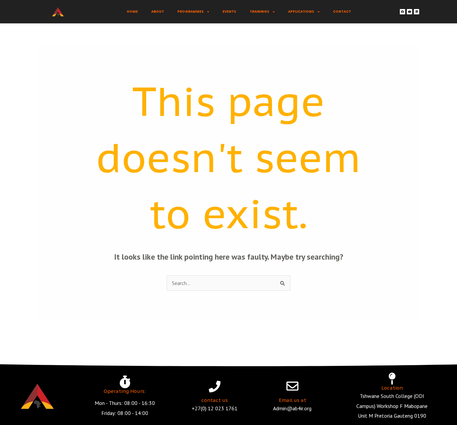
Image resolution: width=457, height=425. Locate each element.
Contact (342, 11)
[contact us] (214, 386)
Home (132, 11)
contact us (214, 400)
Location (392, 388)
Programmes (190, 11)
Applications (301, 11)
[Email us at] (292, 386)
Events (229, 11)
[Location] (392, 379)
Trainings (259, 11)
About (157, 11)
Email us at (292, 400)
